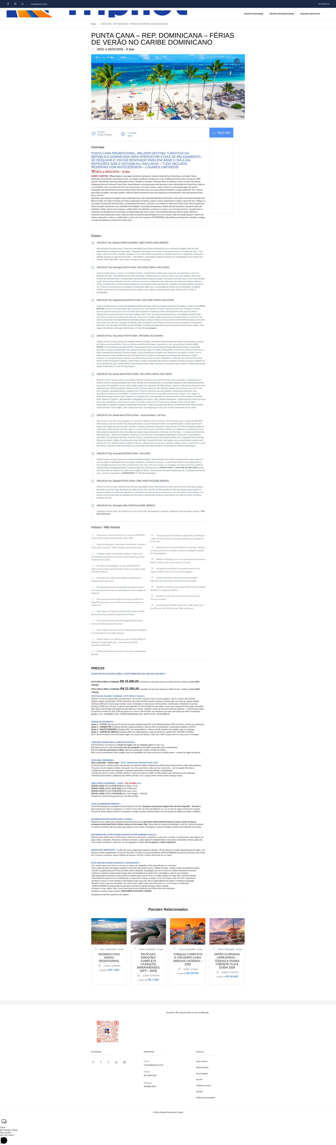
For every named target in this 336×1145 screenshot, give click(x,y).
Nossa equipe (202, 1073)
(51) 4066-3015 (323, 4)
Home (93, 24)
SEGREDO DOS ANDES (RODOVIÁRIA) (109, 957)
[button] (168, 1122)
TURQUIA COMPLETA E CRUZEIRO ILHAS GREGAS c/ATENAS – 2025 (187, 959)
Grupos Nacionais (253, 14)
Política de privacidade (205, 1097)
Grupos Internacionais (281, 14)
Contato (199, 1091)
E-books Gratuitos (310, 14)
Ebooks (199, 1079)
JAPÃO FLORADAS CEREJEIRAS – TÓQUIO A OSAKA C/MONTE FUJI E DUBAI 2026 (227, 961)
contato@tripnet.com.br (39, 4)
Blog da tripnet (202, 1067)
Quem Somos (202, 1061)
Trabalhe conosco (203, 1085)
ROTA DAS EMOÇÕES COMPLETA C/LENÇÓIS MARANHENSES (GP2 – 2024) (148, 962)
